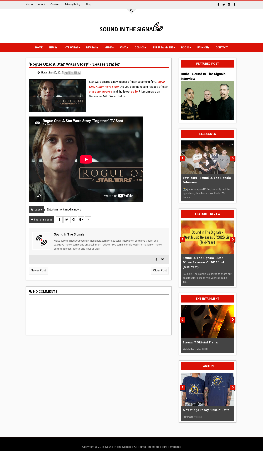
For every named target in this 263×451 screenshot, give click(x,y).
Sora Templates (171, 446)
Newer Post (38, 270)
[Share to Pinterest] (79, 73)
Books (185, 47)
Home (29, 4)
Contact (54, 4)
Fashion (202, 47)
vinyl (123, 47)
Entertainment (163, 47)
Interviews (71, 47)
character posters (101, 91)
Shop (88, 4)
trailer (135, 91)
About (41, 4)
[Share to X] (72, 73)
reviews (91, 47)
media (108, 47)
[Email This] (65, 73)
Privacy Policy (72, 4)
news (52, 47)
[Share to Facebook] (75, 73)
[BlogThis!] (68, 73)
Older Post (160, 270)
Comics (140, 47)
